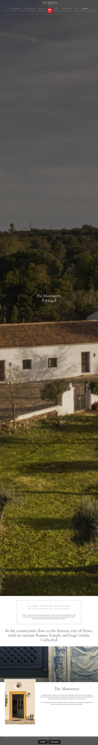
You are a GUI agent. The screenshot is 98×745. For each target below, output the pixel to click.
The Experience (15, 8)
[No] (96, 740)
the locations (30, 8)
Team (56, 8)
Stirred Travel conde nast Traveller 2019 (50, 10)
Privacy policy (54, 742)
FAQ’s (77, 8)
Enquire (85, 8)
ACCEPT (42, 742)
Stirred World (66, 8)
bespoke (42, 8)
